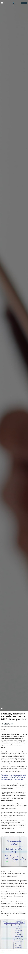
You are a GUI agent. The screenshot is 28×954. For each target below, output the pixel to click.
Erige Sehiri (4, 729)
